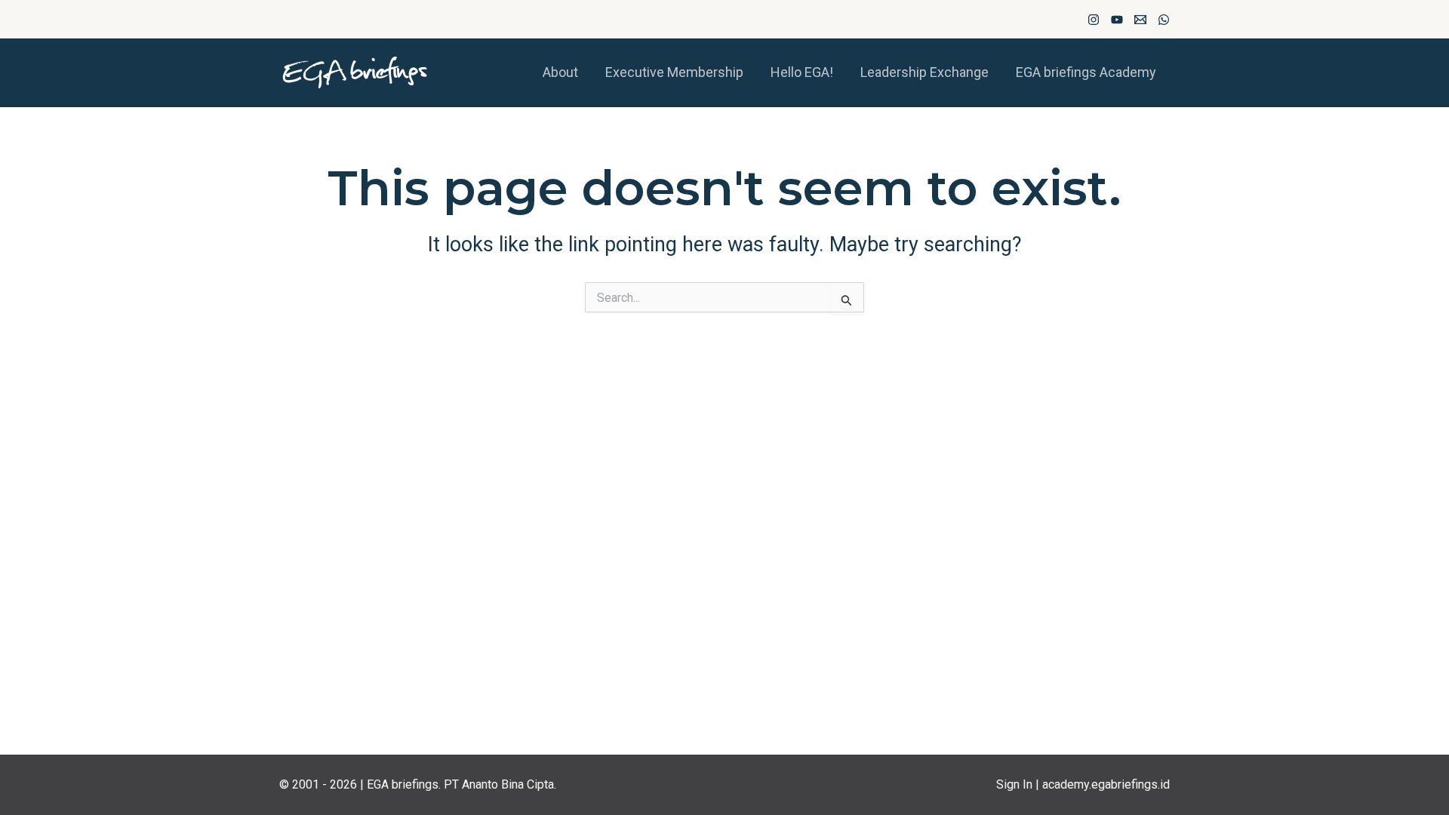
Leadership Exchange (924, 72)
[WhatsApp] (1164, 20)
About (560, 72)
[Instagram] (1094, 20)
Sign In (1014, 784)
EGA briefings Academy (1086, 72)
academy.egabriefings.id (1106, 784)
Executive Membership (674, 72)
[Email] (1140, 20)
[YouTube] (1117, 20)
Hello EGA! (802, 72)
